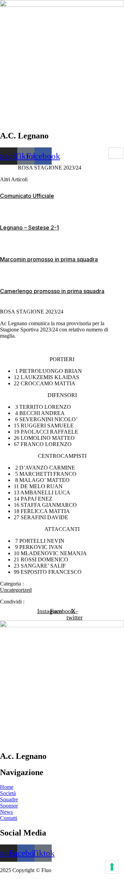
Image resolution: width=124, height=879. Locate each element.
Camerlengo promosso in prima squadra (52, 291)
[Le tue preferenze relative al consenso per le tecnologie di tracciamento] (111, 866)
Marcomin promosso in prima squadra (49, 259)
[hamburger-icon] (116, 153)
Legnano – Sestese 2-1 (29, 227)
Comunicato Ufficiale (27, 195)
